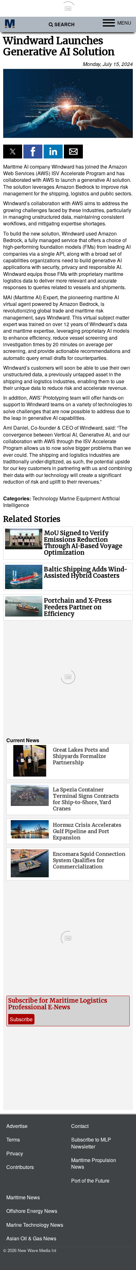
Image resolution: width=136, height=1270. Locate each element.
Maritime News (23, 1197)
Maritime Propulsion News (93, 1163)
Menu (124, 22)
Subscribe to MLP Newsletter (91, 1143)
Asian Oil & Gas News (31, 1238)
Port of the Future (90, 1180)
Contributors (20, 1167)
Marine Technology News (34, 1224)
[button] (68, 103)
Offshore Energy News (31, 1210)
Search (64, 24)
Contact (80, 1126)
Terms (13, 1139)
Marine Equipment (80, 498)
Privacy (14, 1153)
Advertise (17, 1126)
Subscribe (21, 1019)
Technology (45, 498)
